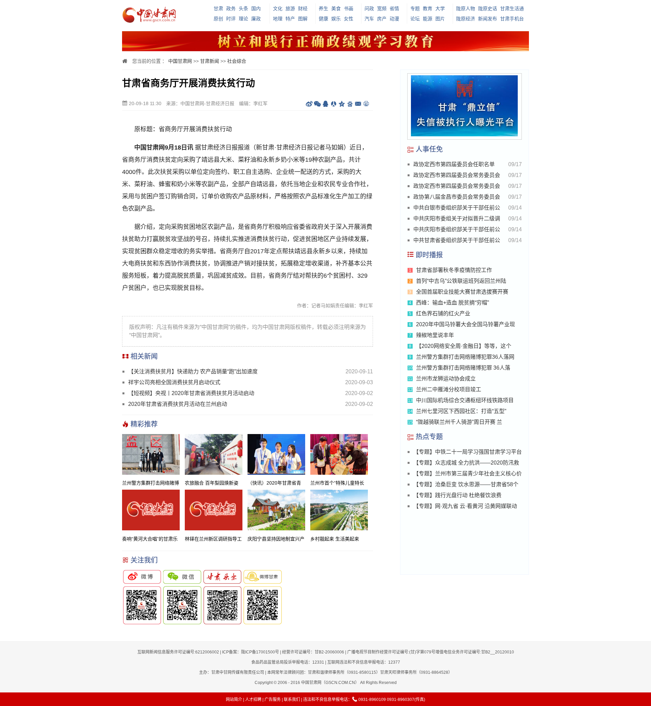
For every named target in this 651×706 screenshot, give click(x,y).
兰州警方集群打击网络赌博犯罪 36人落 (463, 368)
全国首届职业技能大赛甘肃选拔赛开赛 (462, 292)
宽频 (382, 8)
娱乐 (336, 18)
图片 (440, 18)
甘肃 (218, 8)
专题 (415, 8)
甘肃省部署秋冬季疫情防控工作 (454, 270)
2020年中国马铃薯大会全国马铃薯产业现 (465, 324)
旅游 (290, 8)
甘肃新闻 (209, 61)
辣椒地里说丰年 (435, 335)
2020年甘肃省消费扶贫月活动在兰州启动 (177, 404)
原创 (218, 18)
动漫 (394, 18)
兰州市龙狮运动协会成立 (446, 378)
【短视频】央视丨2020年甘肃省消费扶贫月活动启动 (191, 393)
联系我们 (292, 699)
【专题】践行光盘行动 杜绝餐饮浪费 (457, 495)
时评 (231, 18)
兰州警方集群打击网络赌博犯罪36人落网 (465, 357)
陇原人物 (465, 8)
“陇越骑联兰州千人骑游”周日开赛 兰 (459, 422)
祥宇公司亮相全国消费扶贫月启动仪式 (174, 382)
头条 (243, 8)
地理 (277, 18)
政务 (231, 8)
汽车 (369, 18)
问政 (369, 8)
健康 (323, 18)
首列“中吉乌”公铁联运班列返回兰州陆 (461, 281)
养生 (323, 8)
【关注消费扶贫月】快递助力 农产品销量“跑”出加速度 (193, 371)
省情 (394, 8)
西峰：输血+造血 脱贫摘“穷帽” (452, 303)
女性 (348, 18)
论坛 (415, 18)
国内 (256, 8)
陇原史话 (487, 8)
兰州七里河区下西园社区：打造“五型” (461, 411)
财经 (303, 8)
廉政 (256, 18)
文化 (277, 8)
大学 (440, 8)
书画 (348, 8)
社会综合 (236, 61)
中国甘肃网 (180, 61)
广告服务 (272, 699)
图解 (303, 18)
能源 (427, 18)
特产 (290, 18)
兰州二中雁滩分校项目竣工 (448, 389)
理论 (243, 18)
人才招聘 (253, 699)
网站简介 (234, 699)
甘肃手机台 (512, 18)
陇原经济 (465, 18)
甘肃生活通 (512, 8)
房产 (382, 18)
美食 (336, 8)
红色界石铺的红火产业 (443, 313)
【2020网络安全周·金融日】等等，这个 (463, 346)
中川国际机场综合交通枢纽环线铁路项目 (465, 400)
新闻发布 (487, 18)
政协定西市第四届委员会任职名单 (454, 164)
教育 (427, 8)
